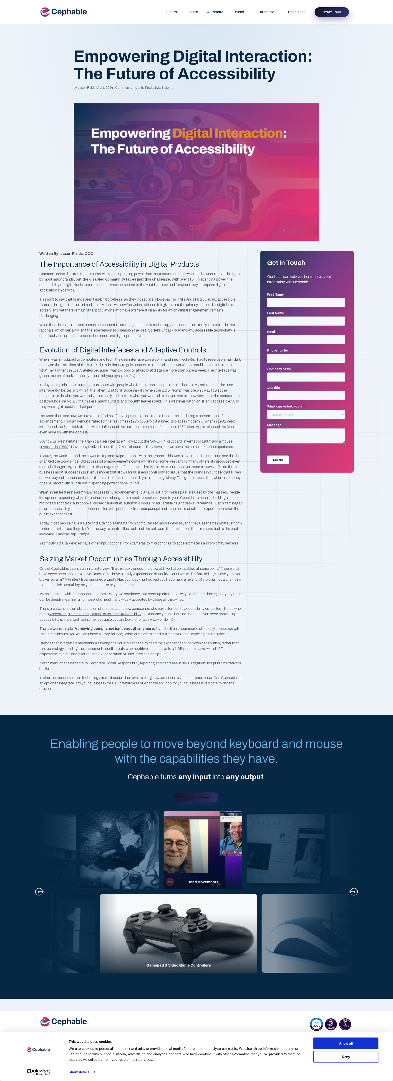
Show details (79, 1072)
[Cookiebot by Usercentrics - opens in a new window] (38, 1072)
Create (192, 12)
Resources (296, 12)
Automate (215, 12)
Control (172, 12)
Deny (346, 1056)
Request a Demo (196, 797)
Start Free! (332, 12)
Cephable (229, 678)
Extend (238, 12)
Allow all (346, 1043)
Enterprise (266, 12)
